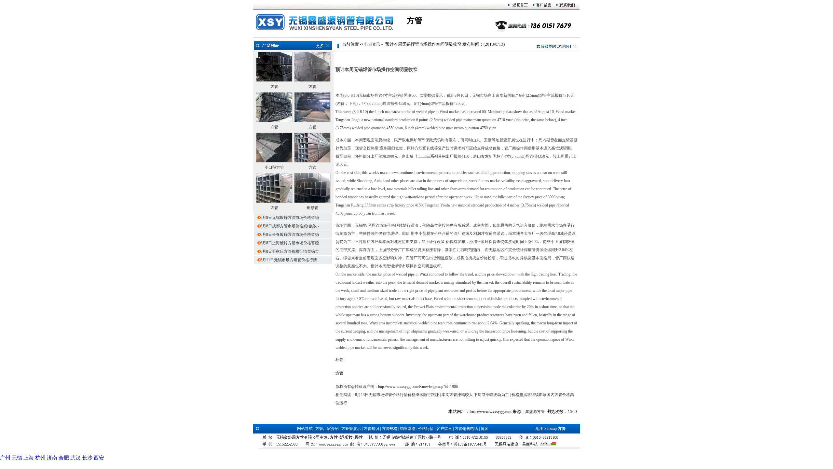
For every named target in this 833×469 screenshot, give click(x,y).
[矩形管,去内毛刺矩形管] (312, 201)
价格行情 (426, 428)
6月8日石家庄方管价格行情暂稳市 (289, 251)
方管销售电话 (466, 428)
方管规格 (389, 428)
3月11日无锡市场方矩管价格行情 (288, 260)
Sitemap (550, 428)
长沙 (87, 458)
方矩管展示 (351, 428)
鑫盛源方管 (535, 411)
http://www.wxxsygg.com (491, 411)
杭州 (40, 458)
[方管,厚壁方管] (312, 161)
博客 (484, 428)
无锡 (17, 458)
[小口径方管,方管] (274, 161)
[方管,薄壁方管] (274, 80)
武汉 (75, 458)
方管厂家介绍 (327, 428)
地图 (539, 428)
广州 (5, 458)
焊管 (375, 225)
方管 (274, 86)
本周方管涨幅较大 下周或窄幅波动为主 (475, 394)
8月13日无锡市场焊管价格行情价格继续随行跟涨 (397, 394)
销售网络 (408, 428)
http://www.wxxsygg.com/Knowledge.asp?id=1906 (418, 386)
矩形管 (312, 208)
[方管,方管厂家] (312, 80)
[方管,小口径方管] (274, 121)
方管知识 (371, 428)
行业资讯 (372, 44)
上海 (28, 458)
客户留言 (444, 428)
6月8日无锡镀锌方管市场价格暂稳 (289, 217)
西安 (99, 458)
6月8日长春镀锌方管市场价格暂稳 (289, 234)
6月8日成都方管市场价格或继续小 (289, 226)
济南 (52, 458)
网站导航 (305, 428)
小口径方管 (274, 167)
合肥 (64, 458)
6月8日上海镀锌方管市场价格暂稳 (289, 243)
